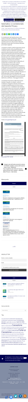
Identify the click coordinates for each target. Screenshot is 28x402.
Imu (16, 337)
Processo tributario (4, 29)
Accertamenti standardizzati (15, 318)
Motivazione (23, 337)
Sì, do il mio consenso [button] (8, 19)
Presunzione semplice (5, 339)
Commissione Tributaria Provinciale (7, 327)
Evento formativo (14, 335)
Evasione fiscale (7, 335)
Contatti (16, 383)
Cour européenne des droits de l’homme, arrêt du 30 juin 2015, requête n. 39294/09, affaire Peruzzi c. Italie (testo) (13, 170)
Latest (14, 186)
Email (2, 262)
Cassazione (17, 325)
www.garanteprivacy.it (10, 119)
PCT (14, 28)
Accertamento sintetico (11, 320)
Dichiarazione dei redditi (9, 334)
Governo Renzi (5, 337)
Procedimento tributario (15, 339)
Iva (20, 337)
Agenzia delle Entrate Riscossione (12, 323)
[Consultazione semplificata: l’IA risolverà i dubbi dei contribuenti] (6, 204)
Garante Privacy (10, 28)
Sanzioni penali (18, 344)
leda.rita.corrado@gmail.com (15, 378)
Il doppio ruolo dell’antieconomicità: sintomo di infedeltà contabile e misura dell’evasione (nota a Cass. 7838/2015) (14, 166)
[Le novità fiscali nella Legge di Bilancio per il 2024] (4, 291)
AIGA (24, 323)
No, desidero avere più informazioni (14, 21)
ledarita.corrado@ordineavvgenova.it (14, 379)
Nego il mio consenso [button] (19, 19)
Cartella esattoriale (8, 325)
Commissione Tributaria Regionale (20, 327)
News (3, 28)
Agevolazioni (20, 323)
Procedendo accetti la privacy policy (11, 267)
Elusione (22, 334)
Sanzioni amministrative (7, 344)
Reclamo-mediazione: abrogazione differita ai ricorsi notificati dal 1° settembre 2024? (13, 198)
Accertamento (4, 320)
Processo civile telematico (20, 28)
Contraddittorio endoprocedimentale (15, 328)
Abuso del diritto (4, 318)
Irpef (18, 337)
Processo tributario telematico (14, 29)
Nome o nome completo (7, 258)
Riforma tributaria (13, 342)
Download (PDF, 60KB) (7, 157)
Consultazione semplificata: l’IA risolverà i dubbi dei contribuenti (13, 209)
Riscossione (20, 342)
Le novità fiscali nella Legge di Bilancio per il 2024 (16, 290)
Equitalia (3, 335)
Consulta (3, 328)
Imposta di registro (12, 337)
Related (14, 183)
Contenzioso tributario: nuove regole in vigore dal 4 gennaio (12, 220)
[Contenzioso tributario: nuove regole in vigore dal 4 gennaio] (6, 215)
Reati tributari (5, 342)
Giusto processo (20, 335)
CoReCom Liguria (4, 330)
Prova (23, 341)
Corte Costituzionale (13, 330)
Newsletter (12, 383)
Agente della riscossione (11, 322)
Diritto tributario (17, 334)
